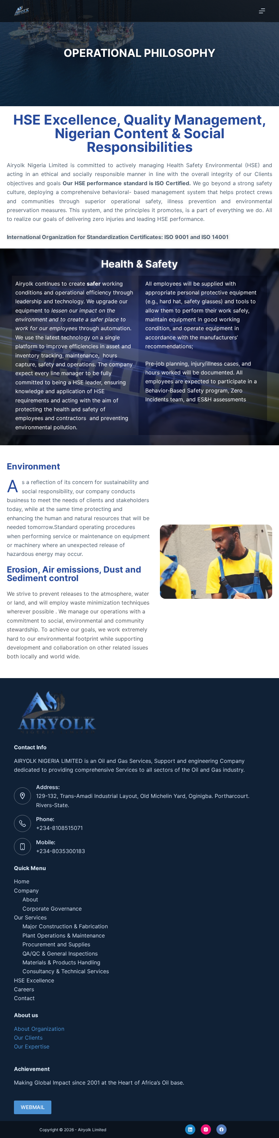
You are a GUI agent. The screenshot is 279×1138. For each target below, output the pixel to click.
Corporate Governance (52, 908)
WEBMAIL (33, 1107)
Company (26, 890)
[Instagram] (206, 1129)
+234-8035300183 (60, 851)
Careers (24, 989)
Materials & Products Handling (61, 962)
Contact (24, 998)
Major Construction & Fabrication (65, 926)
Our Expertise (31, 1046)
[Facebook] (221, 1129)
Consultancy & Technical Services (65, 971)
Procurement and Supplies (56, 944)
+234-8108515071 (59, 827)
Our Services (30, 917)
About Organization (39, 1028)
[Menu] (262, 11)
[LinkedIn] (190, 1129)
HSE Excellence (34, 980)
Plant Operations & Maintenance (63, 935)
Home (21, 881)
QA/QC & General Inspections (60, 953)
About (30, 899)
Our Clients (28, 1037)
